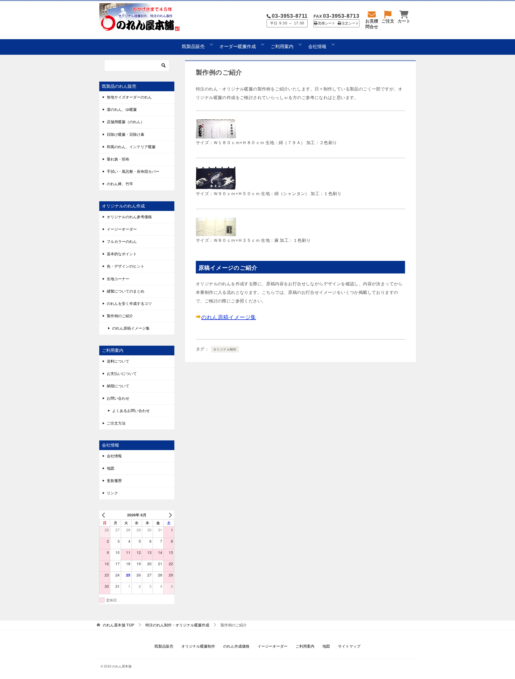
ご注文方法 (116, 423)
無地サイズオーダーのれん (129, 97)
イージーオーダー (122, 229)
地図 (110, 468)
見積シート (326, 23)
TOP (118, 625)
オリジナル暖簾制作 (198, 646)
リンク (112, 493)
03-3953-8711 (290, 16)
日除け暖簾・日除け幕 (125, 134)
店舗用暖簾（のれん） (125, 122)
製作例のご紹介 (120, 316)
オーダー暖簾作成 (237, 46)
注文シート (350, 23)
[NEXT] (169, 515)
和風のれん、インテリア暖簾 (131, 147)
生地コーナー (118, 279)
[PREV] (104, 515)
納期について (118, 386)
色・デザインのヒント (125, 266)
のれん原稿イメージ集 (228, 317)
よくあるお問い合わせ (131, 410)
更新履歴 (114, 481)
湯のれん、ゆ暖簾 (122, 109)
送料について (118, 361)
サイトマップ (349, 646)
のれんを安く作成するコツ (129, 303)
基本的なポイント (122, 254)
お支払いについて (122, 373)
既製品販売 (193, 46)
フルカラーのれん (122, 241)
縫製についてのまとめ (125, 291)
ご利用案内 (282, 46)
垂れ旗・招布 (118, 159)
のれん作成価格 (236, 646)
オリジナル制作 (225, 349)
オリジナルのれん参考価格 (129, 217)
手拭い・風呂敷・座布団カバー (133, 171)
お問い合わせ (118, 398)
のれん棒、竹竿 (120, 184)
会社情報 (317, 46)
